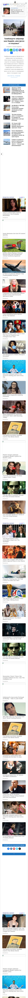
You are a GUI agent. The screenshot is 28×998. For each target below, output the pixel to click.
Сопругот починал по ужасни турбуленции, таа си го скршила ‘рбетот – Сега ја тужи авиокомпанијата (18, 142)
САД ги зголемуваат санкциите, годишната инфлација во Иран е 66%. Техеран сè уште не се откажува (18, 99)
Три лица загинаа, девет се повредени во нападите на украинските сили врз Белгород (18, 117)
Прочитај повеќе (14, 75)
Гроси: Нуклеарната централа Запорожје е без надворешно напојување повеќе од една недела (18, 133)
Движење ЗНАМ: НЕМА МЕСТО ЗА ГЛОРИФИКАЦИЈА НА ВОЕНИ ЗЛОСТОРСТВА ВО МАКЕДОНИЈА (18, 90)
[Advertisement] (14, 870)
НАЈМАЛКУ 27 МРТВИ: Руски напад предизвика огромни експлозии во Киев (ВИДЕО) (18, 108)
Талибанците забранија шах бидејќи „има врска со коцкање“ (14, 41)
